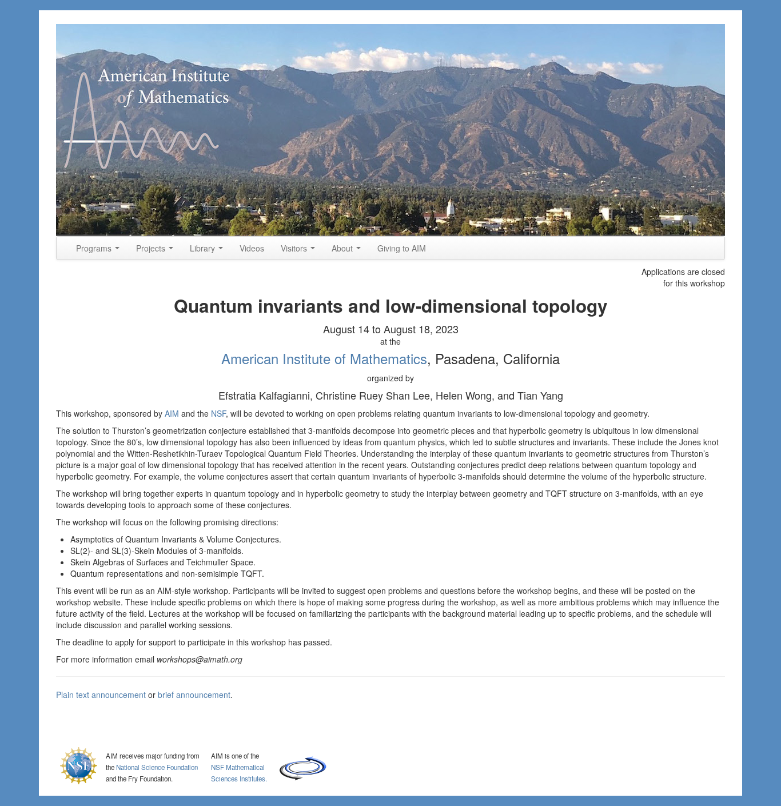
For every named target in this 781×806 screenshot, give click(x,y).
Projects (152, 248)
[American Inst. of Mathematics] (390, 130)
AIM (172, 413)
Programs (95, 248)
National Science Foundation (157, 767)
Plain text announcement (101, 694)
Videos (252, 248)
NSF (218, 413)
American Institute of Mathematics (324, 358)
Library (203, 248)
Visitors (295, 248)
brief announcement (194, 694)
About (343, 248)
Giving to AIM (401, 248)
